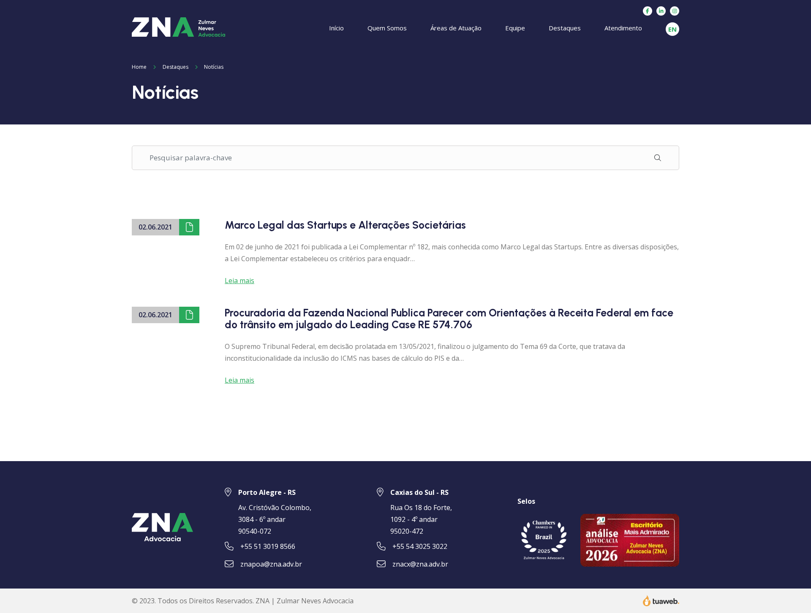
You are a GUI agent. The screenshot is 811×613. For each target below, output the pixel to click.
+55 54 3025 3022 (419, 546)
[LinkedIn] (661, 11)
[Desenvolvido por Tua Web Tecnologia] (661, 600)
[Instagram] (674, 11)
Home (139, 66)
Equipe (515, 28)
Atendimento (623, 28)
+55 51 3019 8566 (267, 546)
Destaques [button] (565, 28)
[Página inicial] (178, 26)
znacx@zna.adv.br (420, 564)
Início (336, 28)
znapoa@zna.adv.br (271, 564)
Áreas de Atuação (456, 28)
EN (672, 29)
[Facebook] (647, 11)
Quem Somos (387, 28)
